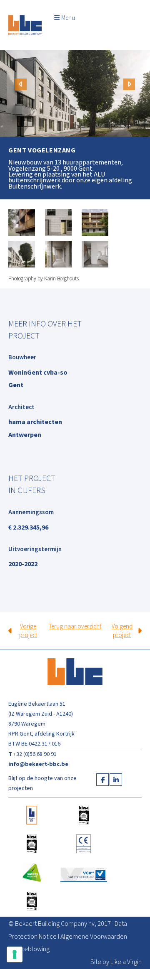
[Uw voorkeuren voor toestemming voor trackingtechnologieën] (14, 954)
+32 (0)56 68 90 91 (35, 754)
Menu (68, 18)
